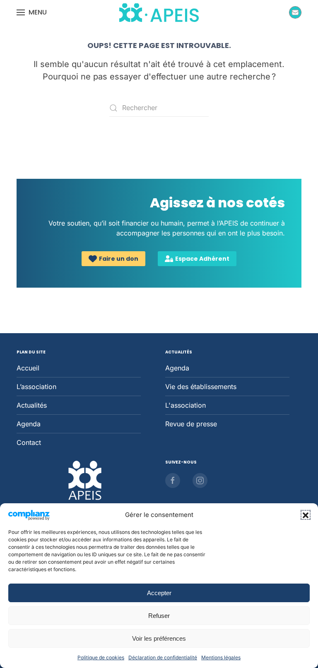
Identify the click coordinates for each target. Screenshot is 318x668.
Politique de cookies (100, 657)
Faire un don (118, 259)
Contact (29, 442)
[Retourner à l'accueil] (159, 12)
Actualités (32, 405)
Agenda (29, 424)
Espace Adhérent (202, 259)
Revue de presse (191, 424)
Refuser (159, 615)
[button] (305, 515)
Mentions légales (221, 657)
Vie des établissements (200, 386)
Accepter (159, 592)
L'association (185, 405)
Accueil (28, 368)
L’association (36, 386)
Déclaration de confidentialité (162, 657)
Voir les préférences (159, 638)
